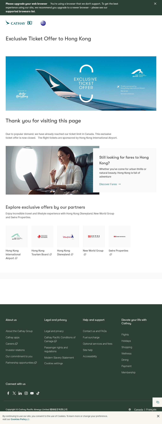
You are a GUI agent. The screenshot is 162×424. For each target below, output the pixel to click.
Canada (138, 409)
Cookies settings (53, 363)
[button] (158, 416)
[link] (52, 170)
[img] (155, 4)
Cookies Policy (19, 419)
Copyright (11, 409)
